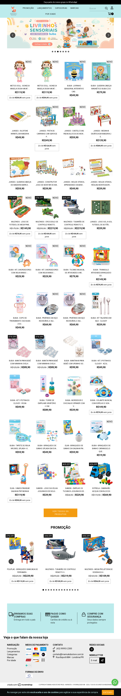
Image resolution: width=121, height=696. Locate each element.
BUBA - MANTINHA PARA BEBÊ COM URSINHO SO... (74, 362)
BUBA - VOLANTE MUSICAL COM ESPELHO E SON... (101, 401)
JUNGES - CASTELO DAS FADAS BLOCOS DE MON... (74, 132)
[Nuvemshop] (20, 685)
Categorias (61, 8)
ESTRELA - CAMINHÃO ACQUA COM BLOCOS (101, 489)
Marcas (75, 8)
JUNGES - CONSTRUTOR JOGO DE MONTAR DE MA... (47, 183)
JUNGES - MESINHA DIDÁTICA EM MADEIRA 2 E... (101, 134)
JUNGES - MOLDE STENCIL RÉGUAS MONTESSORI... (101, 183)
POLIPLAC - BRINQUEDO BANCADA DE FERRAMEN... (22, 570)
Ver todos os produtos (61, 512)
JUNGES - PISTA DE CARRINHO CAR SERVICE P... (47, 134)
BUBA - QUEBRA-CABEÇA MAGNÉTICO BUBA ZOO (101, 87)
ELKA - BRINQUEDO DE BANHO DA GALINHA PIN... (74, 447)
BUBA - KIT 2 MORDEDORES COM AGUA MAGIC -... (20, 271)
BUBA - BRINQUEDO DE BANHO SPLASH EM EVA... (46, 447)
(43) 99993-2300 (64, 648)
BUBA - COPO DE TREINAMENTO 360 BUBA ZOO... (19, 321)
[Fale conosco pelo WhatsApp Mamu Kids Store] (115, 682)
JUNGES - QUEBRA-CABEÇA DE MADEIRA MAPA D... (20, 183)
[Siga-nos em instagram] (91, 649)
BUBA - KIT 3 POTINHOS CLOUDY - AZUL (101, 362)
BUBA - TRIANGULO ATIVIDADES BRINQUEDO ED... (101, 273)
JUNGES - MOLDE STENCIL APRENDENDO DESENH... (74, 183)
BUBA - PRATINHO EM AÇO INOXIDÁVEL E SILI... (47, 319)
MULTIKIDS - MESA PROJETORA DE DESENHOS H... (99, 570)
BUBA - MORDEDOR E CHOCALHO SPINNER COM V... (74, 403)
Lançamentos (44, 8)
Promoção (28, 8)
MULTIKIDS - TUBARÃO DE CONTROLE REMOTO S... (74, 223)
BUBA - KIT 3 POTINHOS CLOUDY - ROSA (19, 401)
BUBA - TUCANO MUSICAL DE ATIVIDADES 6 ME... (74, 271)
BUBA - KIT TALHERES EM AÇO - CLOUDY (101, 319)
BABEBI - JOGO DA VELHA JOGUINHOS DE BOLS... (47, 489)
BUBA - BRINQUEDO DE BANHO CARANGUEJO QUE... (101, 449)
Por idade (50, 14)
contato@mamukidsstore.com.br (68, 654)
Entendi (107, 692)
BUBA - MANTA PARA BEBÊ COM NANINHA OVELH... (20, 362)
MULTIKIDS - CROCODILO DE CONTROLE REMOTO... (47, 223)
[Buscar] (106, 8)
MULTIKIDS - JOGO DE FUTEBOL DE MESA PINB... (19, 223)
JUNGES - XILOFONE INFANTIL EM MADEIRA (20, 132)
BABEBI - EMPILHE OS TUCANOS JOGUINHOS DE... (74, 489)
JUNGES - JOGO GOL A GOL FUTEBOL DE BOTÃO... (101, 223)
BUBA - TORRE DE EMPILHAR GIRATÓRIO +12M (47, 403)
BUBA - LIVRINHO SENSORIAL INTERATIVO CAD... (74, 89)
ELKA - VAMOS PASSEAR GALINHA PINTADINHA (20, 489)
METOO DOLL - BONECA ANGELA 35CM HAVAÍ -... (20, 87)
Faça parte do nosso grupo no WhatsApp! (60, 2)
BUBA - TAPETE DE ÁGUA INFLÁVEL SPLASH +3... (20, 447)
